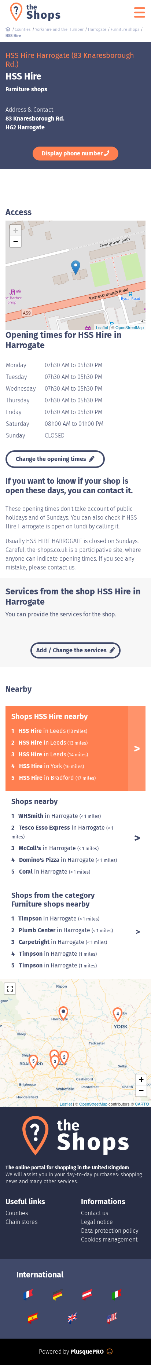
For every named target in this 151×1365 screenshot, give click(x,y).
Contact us (94, 1213)
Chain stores (21, 1221)
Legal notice (97, 1221)
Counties (16, 1213)
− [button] (15, 241)
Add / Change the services (72, 650)
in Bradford (47, 777)
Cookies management (109, 1239)
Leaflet (102, 327)
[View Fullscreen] (9, 988)
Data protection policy (109, 1230)
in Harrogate (49, 815)
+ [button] (15, 230)
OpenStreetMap (129, 327)
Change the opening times (52, 458)
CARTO (142, 1104)
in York (41, 766)
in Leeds (42, 730)
